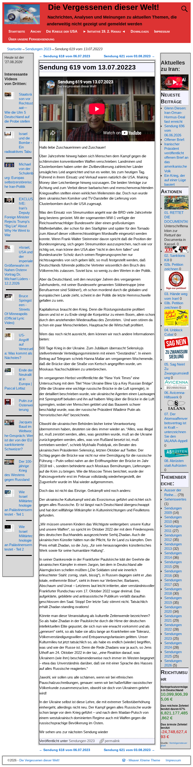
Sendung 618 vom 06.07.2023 (64, 56)
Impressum (162, 31)
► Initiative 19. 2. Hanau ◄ (104, 31)
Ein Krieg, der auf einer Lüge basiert (175, 179)
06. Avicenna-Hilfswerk (174, 395)
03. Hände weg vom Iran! (175, 296)
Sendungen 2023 (38, 49)
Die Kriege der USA (61, 31)
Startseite (16, 31)
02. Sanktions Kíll (174, 258)
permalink (112, 741)
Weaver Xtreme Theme (144, 760)
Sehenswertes (175, 499)
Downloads (140, 31)
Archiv (35, 31)
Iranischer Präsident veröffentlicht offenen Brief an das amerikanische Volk (176, 157)
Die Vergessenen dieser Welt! (103, 7)
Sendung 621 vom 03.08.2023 (129, 56)
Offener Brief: (174, 140)
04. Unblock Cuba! (173, 332)
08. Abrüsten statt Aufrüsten (175, 463)
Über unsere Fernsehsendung (31, 39)
